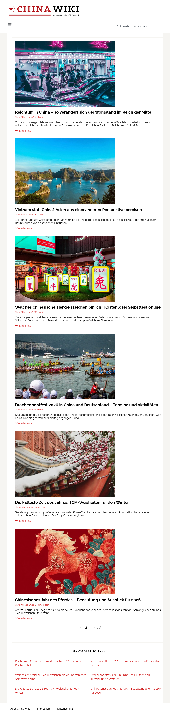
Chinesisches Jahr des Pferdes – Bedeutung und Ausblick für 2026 (78, 599)
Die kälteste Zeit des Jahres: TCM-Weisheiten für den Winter (72, 502)
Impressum (44, 708)
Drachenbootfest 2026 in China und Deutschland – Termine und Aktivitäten (86, 404)
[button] (10, 25)
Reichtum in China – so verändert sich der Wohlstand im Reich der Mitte (83, 112)
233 (97, 626)
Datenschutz (65, 708)
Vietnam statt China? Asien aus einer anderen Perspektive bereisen (78, 209)
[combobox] (138, 26)
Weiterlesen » (23, 130)
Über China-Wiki (20, 708)
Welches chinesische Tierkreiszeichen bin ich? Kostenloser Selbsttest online (88, 307)
